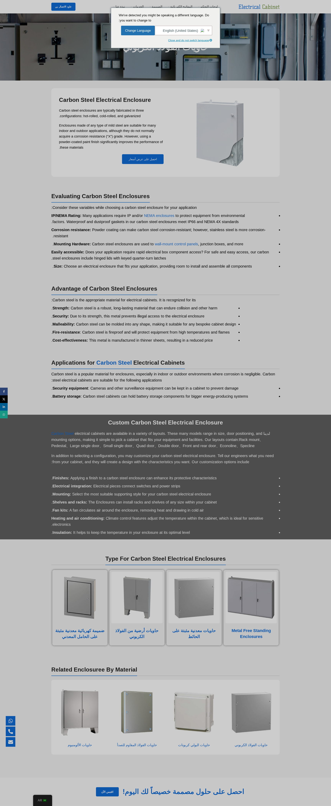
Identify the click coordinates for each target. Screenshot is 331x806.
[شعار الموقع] (259, 6)
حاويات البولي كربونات (194, 745)
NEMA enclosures (159, 215)
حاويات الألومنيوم (80, 745)
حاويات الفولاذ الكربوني (251, 745)
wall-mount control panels (176, 244)
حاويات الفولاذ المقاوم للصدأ (137, 745)
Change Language (138, 30)
